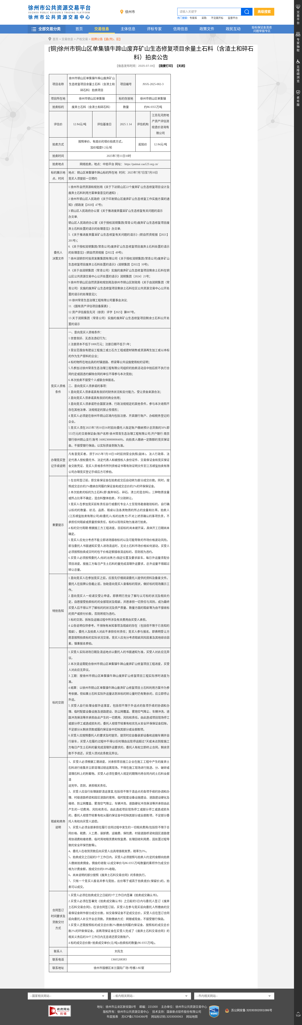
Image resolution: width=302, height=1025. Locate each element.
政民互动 (233, 29)
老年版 (298, 101)
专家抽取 (298, 45)
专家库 (193, 18)
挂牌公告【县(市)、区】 (106, 39)
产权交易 (82, 39)
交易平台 (298, 17)
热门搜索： (183, 18)
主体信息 (128, 29)
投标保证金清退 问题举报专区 (262, 29)
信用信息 (180, 29)
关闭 (181, 65)
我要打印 (166, 65)
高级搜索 (264, 11)
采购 (204, 18)
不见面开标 (217, 18)
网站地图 (192, 1016)
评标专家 (154, 29)
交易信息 (101, 29)
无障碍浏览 (298, 74)
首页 (79, 29)
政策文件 (206, 29)
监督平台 (233, 18)
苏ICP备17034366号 (134, 1016)
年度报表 (112, 1016)
